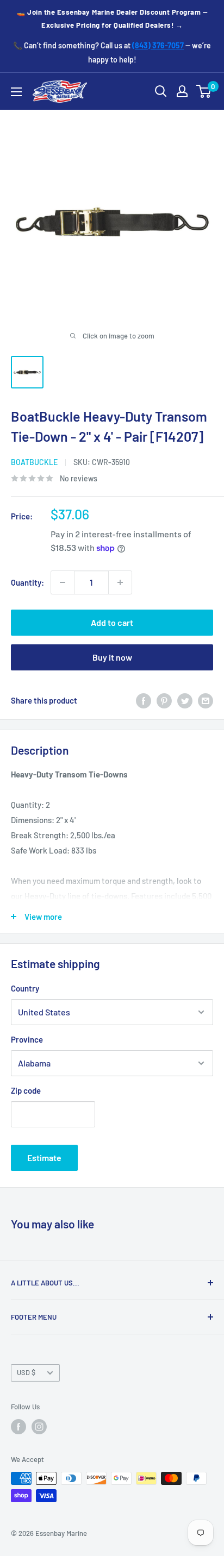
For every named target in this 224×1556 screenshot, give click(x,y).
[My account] (182, 91)
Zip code (26, 1090)
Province (27, 1039)
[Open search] (161, 91)
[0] (204, 91)
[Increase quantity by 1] (120, 582)
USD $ (26, 1372)
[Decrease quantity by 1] (62, 582)
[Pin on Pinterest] (164, 700)
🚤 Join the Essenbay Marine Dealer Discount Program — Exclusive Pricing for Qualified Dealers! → (112, 18)
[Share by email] (205, 700)
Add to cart (112, 622)
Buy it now (112, 657)
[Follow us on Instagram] (39, 1426)
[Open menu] (16, 91)
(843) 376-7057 (158, 45)
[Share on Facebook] (143, 700)
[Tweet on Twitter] (184, 700)
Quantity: (27, 582)
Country (25, 988)
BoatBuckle (34, 462)
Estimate (44, 1157)
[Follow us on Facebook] (18, 1426)
